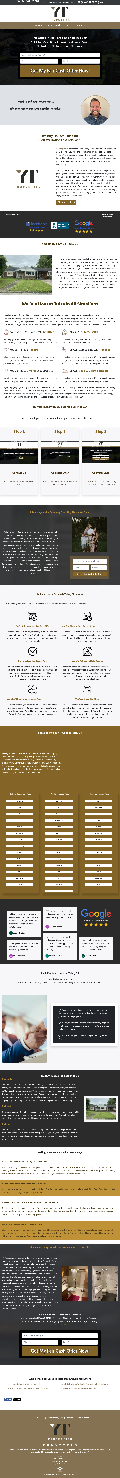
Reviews (39, 25)
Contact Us (79, 25)
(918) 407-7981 (60, 1324)
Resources (71, 1417)
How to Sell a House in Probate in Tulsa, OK (78, 1389)
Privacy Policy (83, 1417)
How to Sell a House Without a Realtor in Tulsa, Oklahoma (84, 1384)
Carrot (73, 1474)
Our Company (68, 2)
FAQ (67, 25)
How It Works (54, 25)
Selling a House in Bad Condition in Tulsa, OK (22, 1384)
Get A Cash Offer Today (52, 2)
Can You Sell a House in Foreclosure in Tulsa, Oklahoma (26, 1389)
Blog (63, 1417)
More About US (66, 202)
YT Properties (62, 148)
